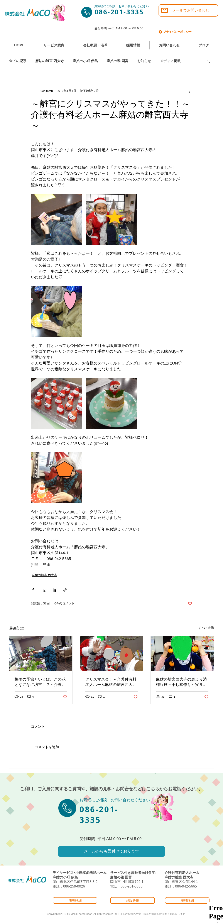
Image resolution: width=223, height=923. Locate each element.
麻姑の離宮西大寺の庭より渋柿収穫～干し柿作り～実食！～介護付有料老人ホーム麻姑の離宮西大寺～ (181, 682)
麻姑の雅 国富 (117, 61)
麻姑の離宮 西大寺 (49, 61)
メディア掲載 (170, 61)
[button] (208, 61)
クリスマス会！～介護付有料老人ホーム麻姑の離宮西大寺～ (110, 682)
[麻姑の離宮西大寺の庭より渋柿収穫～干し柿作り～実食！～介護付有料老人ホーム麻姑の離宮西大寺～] (182, 653)
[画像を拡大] (56, 219)
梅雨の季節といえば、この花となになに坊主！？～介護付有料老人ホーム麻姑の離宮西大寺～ (40, 682)
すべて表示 (206, 627)
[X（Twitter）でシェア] (44, 590)
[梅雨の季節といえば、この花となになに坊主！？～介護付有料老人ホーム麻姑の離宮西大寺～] (40, 653)
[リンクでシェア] (65, 590)
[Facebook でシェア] (33, 590)
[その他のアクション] (189, 90)
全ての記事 (18, 61)
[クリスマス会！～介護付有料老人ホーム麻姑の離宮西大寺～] (111, 653)
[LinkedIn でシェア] (54, 590)
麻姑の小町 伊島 (85, 61)
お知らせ (144, 61)
